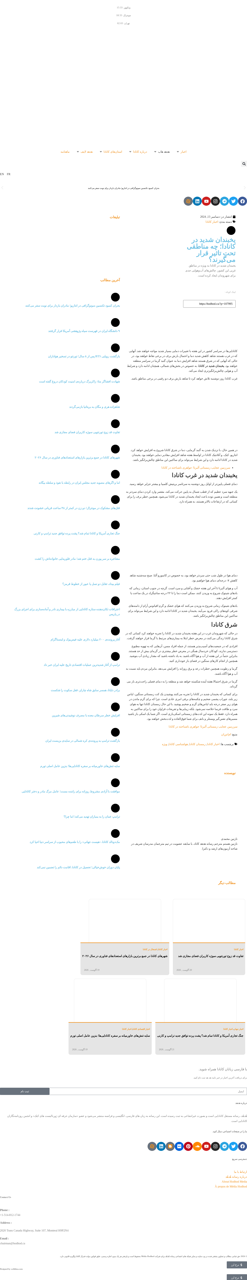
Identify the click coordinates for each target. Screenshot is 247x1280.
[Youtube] (206, 201)
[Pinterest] (188, 1146)
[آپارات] (188, 201)
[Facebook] (242, 201)
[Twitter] (233, 201)
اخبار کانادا (212, 221)
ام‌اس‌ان (226, 734)
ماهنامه (65, 151)
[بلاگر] (170, 1146)
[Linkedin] (197, 201)
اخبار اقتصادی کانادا (141, 1029)
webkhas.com (17, 1269)
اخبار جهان (238, 1029)
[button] (244, 164)
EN (2, 174)
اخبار (183, 151)
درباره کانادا (140, 151)
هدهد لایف (87, 151)
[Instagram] (215, 201)
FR (8, 174)
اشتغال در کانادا (150, 949)
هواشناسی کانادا (178, 744)
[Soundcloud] (197, 1146)
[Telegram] (224, 201)
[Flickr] (179, 1146)
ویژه (164, 744)
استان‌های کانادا (113, 151)
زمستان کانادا (197, 744)
